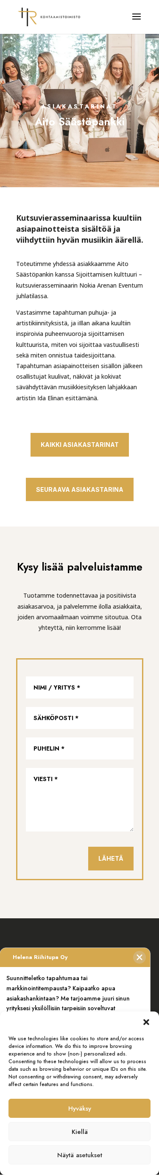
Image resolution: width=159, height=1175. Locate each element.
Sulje (139, 957)
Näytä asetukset (79, 1155)
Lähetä (110, 858)
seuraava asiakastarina (79, 489)
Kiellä (80, 1131)
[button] (146, 1022)
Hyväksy (79, 1108)
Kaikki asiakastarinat (80, 444)
